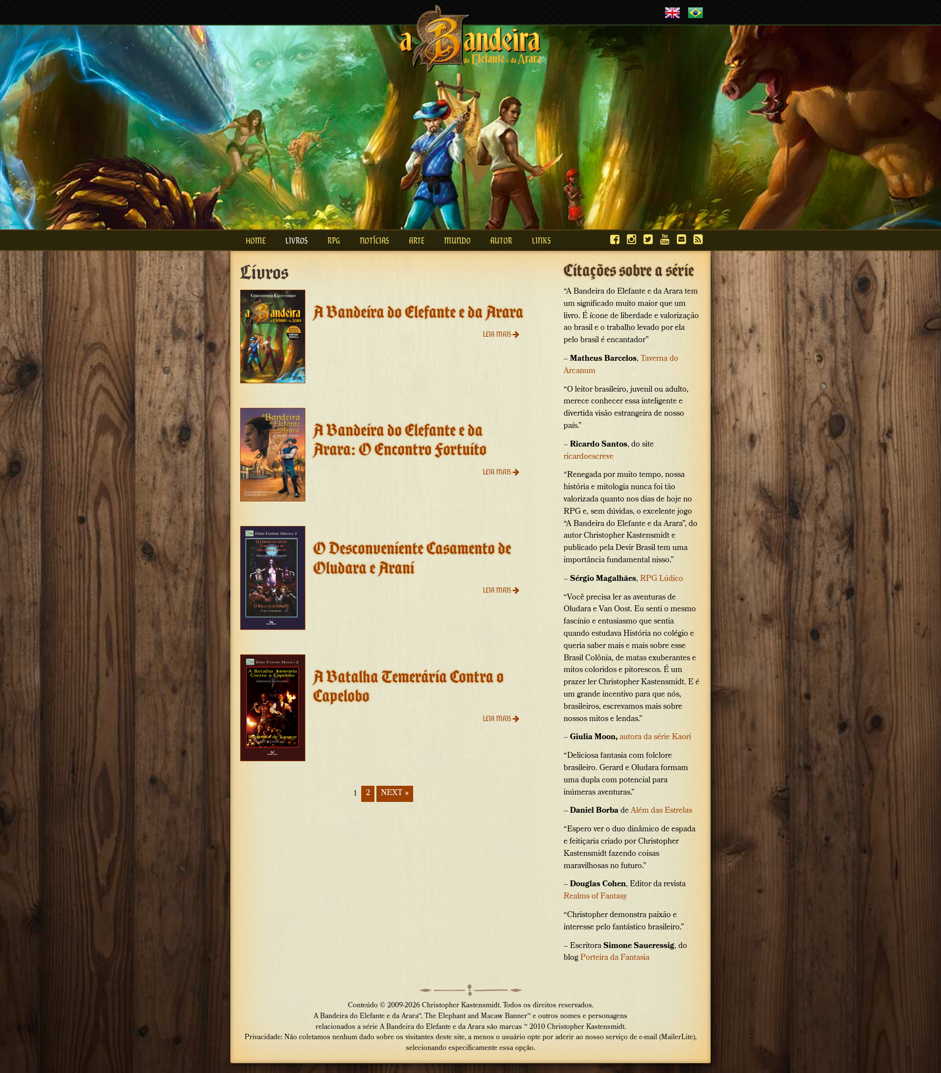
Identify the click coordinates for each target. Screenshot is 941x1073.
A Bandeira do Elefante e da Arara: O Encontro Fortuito (400, 440)
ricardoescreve (589, 457)
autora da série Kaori (655, 737)
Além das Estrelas (661, 811)
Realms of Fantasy (595, 896)
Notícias (374, 240)
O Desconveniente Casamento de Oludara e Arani (412, 558)
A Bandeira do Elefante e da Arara (418, 311)
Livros (296, 240)
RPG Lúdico (661, 579)
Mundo (457, 240)
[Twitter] (648, 239)
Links (541, 240)
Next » (395, 793)
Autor (501, 240)
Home (256, 240)
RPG (333, 240)
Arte (416, 240)
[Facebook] (614, 239)
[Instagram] (631, 239)
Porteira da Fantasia (614, 958)
